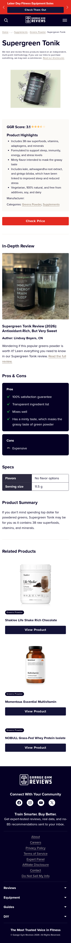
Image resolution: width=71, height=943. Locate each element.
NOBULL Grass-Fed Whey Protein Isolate (35, 738)
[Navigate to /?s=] (6, 20)
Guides (9, 907)
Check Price (35, 221)
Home (5, 32)
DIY (6, 916)
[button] (3, 7)
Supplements (21, 32)
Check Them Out (35, 10)
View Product (35, 629)
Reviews (10, 888)
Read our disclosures (53, 57)
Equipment (12, 897)
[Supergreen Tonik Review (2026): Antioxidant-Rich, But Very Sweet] (35, 286)
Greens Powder (38, 32)
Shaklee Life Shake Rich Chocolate (31, 620)
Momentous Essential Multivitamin (30, 701)
